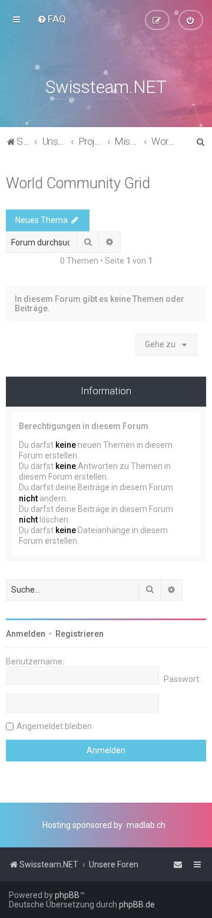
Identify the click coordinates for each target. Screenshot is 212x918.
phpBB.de (137, 904)
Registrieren (79, 633)
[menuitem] (51, 19)
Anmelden (25, 633)
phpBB (67, 895)
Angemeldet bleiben (54, 726)
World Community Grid (78, 183)
